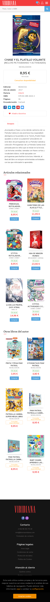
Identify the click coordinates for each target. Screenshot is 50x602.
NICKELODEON (25, 67)
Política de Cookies (25, 559)
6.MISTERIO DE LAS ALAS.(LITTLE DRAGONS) (35, 206)
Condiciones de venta (25, 552)
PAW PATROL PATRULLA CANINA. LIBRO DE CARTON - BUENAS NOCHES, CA (14, 458)
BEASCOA (22, 87)
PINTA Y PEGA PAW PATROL (14, 364)
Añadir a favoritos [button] (18, 113)
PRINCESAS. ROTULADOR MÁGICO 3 (14, 205)
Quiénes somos (25, 572)
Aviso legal (25, 548)
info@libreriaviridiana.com (25, 532)
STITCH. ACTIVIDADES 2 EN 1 (36, 305)
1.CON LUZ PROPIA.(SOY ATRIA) (14, 306)
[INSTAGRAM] (27, 518)
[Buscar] (47, 9)
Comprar (14, 219)
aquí (18, 589)
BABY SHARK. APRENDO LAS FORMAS (36, 461)
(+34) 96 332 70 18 (25, 529)
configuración (38, 589)
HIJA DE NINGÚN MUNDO (36, 254)
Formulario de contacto (25, 536)
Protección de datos (25, 556)
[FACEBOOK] (23, 518)
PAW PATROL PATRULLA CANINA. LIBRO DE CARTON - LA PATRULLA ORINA (35, 411)
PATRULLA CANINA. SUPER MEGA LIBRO (14, 415)
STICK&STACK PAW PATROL (35, 364)
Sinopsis (10, 124)
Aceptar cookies (24, 596)
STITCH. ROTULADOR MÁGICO (14, 254)
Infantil (21, 93)
